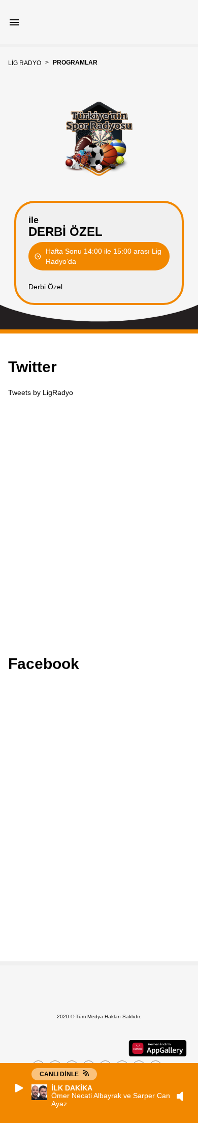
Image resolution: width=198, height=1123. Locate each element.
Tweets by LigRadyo (40, 392)
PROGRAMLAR (75, 62)
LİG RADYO (24, 63)
